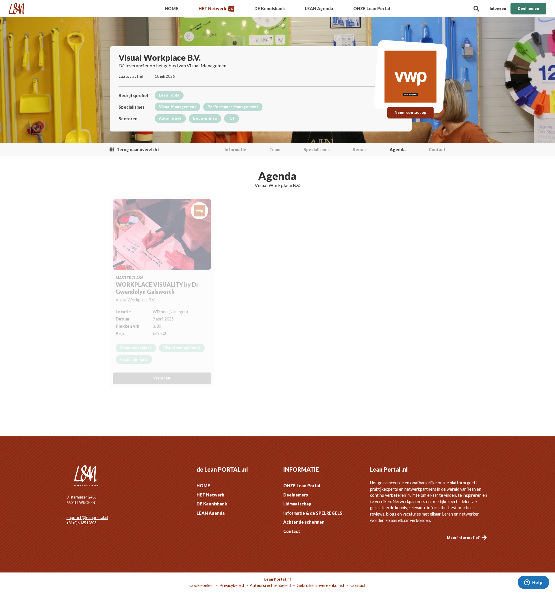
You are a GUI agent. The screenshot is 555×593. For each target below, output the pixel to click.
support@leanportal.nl (87, 517)
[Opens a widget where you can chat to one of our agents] (533, 583)
